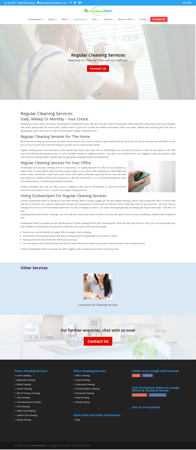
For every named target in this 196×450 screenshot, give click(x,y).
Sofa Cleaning (23, 406)
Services (108, 19)
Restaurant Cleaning (84, 393)
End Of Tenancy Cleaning (28, 393)
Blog (77, 419)
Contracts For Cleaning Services (98, 305)
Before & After (125, 19)
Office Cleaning (82, 375)
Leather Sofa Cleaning (27, 415)
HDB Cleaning (23, 397)
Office (64, 19)
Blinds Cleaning (24, 384)
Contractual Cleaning (85, 384)
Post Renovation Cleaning (29, 402)
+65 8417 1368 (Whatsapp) (21, 2)
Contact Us (98, 68)
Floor (94, 19)
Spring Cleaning (24, 419)
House (51, 19)
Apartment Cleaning (26, 380)
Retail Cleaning (82, 397)
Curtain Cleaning (24, 388)
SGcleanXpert (35, 19)
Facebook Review (157, 395)
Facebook (147, 375)
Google (136, 375)
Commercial (79, 19)
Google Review (139, 395)
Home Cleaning (24, 375)
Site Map (187, 3)
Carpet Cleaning (82, 380)
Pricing (142, 19)
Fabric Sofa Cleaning (26, 410)
